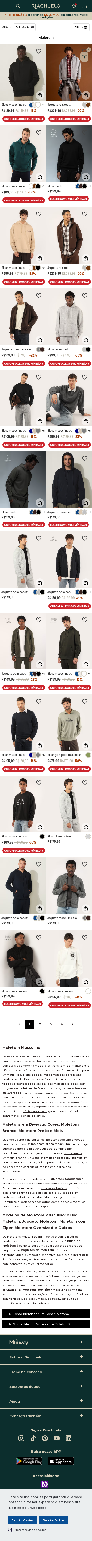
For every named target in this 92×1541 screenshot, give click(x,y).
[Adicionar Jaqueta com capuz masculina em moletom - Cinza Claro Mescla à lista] (38, 538)
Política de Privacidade (27, 1507)
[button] (27, 1529)
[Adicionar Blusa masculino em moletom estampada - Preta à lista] (38, 782)
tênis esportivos (35, 1111)
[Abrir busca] (18, 6)
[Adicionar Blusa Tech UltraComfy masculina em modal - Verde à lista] (38, 458)
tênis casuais (73, 1153)
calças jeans (22, 1102)
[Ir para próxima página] (72, 1024)
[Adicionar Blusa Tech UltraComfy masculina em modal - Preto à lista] (84, 132)
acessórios (42, 1201)
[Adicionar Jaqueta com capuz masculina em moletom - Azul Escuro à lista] (38, 864)
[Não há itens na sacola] (84, 6)
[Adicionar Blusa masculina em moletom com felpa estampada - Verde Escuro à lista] (38, 132)
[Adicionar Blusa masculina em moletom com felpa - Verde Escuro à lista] (84, 619)
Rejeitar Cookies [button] (53, 1520)
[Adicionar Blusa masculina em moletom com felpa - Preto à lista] (38, 50)
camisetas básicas (54, 1188)
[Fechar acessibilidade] (88, 49)
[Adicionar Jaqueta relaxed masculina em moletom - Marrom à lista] (84, 213)
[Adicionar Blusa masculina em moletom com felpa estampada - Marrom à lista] (38, 213)
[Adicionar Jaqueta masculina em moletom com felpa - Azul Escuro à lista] (84, 458)
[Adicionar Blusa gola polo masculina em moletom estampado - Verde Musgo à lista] (84, 701)
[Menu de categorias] (7, 6)
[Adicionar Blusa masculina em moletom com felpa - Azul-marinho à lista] (38, 701)
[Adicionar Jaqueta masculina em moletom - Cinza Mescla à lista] (84, 864)
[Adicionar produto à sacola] (39, 95)
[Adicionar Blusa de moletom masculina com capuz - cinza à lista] (84, 782)
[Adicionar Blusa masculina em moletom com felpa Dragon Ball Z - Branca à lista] (84, 937)
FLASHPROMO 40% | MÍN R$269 (68, 198)
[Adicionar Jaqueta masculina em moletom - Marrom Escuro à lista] (38, 295)
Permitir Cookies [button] (22, 1520)
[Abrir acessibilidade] (84, 57)
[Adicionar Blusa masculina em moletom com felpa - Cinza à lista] (84, 376)
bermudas (16, 1097)
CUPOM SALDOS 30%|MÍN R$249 (23, 118)
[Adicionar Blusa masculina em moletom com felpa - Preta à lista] (38, 937)
